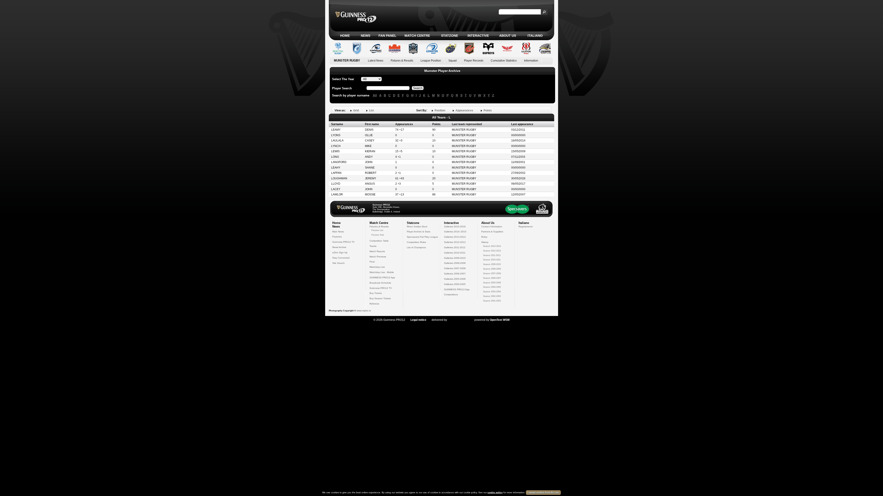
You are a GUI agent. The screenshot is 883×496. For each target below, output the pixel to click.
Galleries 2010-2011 (454, 252)
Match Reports (377, 251)
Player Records (473, 60)
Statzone (449, 35)
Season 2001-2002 (492, 301)
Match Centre (417, 35)
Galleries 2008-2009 (455, 263)
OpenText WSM (500, 319)
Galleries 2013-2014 (455, 237)
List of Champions (416, 247)
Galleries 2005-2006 (455, 279)
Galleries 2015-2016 (455, 226)
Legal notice (418, 319)
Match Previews (378, 256)
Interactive (478, 35)
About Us (507, 35)
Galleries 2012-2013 (455, 242)
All (375, 95)
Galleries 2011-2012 (454, 247)
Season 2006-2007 (492, 278)
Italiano (535, 35)
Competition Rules (416, 242)
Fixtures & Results (402, 60)
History (484, 242)
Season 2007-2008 (492, 273)
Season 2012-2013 (492, 251)
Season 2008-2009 (492, 269)
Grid (356, 110)
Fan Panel (387, 35)
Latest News (375, 60)
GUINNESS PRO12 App (382, 277)
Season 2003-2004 (492, 291)
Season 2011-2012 (492, 255)
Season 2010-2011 (492, 260)
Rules (484, 237)
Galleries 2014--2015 (455, 231)
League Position (431, 60)
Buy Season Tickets (380, 298)
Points (488, 110)
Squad (452, 60)
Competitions (451, 294)
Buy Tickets (376, 293)
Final (372, 261)
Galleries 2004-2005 (455, 284)
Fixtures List (377, 230)
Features (337, 236)
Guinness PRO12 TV (343, 242)
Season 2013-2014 (492, 246)
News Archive (339, 247)
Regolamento (526, 226)
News (365, 35)
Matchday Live (377, 267)
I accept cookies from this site (543, 492)
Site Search (338, 263)
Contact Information (491, 226)
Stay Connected (341, 257)
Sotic (458, 319)
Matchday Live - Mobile (382, 272)
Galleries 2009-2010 (455, 258)
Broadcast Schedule (380, 283)
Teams (373, 246)
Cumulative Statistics (504, 60)
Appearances (464, 110)
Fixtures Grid (377, 235)
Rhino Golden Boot (417, 226)
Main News (338, 231)
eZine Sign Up (339, 252)
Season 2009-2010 (492, 264)
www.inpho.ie (364, 311)
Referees (374, 303)
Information (531, 60)
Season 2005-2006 (492, 283)
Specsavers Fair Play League (422, 237)
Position (440, 110)
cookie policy (495, 492)
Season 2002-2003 (492, 296)
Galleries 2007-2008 (455, 268)
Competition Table (379, 241)
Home (345, 35)
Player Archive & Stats (418, 231)
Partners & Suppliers (492, 231)
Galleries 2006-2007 (455, 273)
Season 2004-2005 (492, 287)
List (371, 110)
